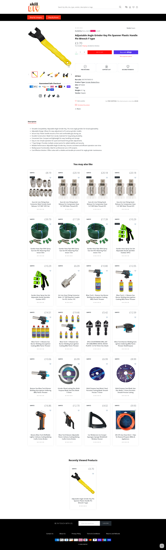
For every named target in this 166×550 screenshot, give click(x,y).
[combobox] (90, 7)
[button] (71, 74)
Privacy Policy (76, 534)
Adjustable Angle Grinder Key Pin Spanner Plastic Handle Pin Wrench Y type (83, 501)
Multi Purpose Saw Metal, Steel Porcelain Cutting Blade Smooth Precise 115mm (97, 390)
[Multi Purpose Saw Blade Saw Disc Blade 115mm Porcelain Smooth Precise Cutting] (125, 373)
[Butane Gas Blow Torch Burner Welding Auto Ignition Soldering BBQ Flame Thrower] (40, 373)
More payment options (126, 56)
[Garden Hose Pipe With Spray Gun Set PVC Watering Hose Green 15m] (69, 233)
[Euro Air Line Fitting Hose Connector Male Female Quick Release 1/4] (40, 187)
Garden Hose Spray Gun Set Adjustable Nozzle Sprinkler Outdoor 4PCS (125, 251)
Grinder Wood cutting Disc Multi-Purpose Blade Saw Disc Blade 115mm (69, 390)
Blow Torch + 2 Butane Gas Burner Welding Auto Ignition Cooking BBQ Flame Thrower (125, 297)
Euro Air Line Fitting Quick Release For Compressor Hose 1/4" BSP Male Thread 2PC (69, 204)
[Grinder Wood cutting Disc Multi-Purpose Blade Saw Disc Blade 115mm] (69, 373)
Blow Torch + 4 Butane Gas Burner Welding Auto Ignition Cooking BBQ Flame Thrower (40, 344)
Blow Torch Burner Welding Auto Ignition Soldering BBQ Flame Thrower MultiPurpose (125, 344)
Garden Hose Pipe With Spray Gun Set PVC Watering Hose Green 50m (41, 251)
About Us (62, 534)
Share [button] (79, 109)
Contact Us (49, 534)
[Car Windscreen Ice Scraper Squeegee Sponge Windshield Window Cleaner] (97, 420)
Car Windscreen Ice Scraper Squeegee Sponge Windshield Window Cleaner (97, 437)
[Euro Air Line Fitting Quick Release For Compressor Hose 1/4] (69, 187)
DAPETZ (32, 172)
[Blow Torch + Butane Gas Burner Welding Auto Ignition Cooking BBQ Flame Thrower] (97, 280)
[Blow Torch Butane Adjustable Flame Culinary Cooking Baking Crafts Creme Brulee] (69, 420)
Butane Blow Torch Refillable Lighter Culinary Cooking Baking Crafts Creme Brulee (40, 437)
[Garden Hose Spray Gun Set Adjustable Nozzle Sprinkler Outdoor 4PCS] (125, 233)
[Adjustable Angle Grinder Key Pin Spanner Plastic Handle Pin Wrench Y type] (83, 483)
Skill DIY (85, 544)
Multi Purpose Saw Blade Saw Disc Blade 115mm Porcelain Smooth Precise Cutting (125, 390)
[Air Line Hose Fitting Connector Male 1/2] (69, 280)
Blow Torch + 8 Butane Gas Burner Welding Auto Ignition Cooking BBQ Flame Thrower (69, 344)
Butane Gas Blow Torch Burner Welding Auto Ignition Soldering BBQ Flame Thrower (40, 390)
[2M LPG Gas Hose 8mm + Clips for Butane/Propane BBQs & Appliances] (125, 420)
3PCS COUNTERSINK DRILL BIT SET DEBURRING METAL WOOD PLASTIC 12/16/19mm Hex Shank (97, 344)
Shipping (84, 46)
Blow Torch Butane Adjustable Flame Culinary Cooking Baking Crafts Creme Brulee (68, 437)
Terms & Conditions (93, 534)
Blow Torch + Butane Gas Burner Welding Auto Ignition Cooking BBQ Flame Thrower (97, 297)
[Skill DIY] (34, 7)
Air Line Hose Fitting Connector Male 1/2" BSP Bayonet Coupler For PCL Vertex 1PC (69, 297)
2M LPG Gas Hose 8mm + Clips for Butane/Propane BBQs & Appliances (125, 437)
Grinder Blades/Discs (92, 82)
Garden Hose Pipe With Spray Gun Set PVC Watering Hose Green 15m (69, 251)
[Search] (120, 7)
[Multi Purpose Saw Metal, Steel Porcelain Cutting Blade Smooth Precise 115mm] (97, 373)
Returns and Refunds (113, 534)
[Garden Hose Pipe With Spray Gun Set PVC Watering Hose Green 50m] (40, 233)
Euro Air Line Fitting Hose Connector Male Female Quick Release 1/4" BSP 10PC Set (40, 204)
